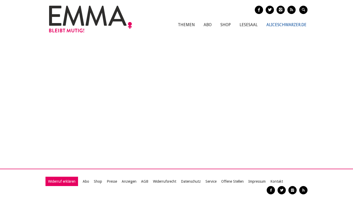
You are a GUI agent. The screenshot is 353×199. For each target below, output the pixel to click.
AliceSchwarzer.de (286, 24)
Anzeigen (129, 181)
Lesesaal (249, 24)
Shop (225, 24)
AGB (144, 181)
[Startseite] (90, 19)
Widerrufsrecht (164, 181)
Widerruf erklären (61, 181)
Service (211, 181)
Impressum (257, 181)
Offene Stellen (232, 181)
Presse (112, 181)
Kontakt (276, 181)
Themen (186, 24)
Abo (208, 24)
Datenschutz (191, 181)
